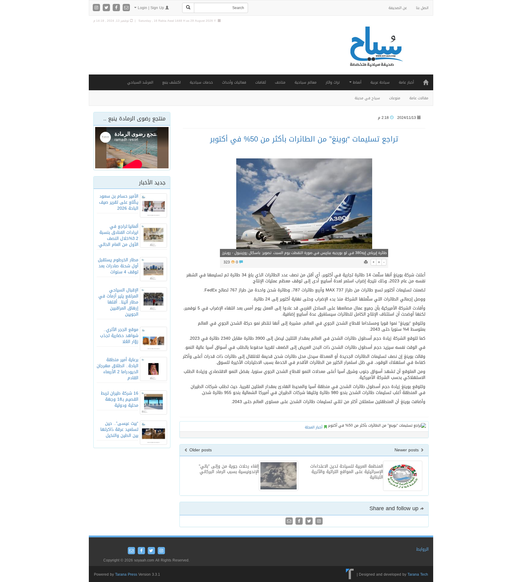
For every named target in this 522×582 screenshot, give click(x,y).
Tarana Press (126, 574)
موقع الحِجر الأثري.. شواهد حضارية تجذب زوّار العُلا (119, 336)
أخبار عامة (406, 82)
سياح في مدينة (367, 98)
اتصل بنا (422, 8)
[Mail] (126, 8)
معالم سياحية (306, 82)
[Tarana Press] (350, 574)
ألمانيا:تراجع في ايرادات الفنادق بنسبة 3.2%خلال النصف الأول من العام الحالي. (118, 235)
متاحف (280, 82)
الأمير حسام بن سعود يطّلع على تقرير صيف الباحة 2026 (118, 202)
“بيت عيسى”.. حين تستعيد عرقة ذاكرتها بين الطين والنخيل (119, 429)
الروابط (422, 549)
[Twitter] (107, 8)
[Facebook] (117, 8)
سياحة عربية (380, 82)
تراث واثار (333, 82)
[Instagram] (97, 8)
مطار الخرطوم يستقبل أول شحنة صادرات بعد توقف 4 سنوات (118, 266)
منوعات (394, 98)
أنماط (356, 82)
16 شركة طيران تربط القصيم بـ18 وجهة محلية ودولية (119, 399)
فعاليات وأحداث (234, 82)
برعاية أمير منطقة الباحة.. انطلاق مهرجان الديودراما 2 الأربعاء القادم (117, 369)
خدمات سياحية (201, 82)
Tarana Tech (418, 574)
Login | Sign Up (151, 8)
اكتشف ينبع (171, 82)
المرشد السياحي (140, 82)
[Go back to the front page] (376, 53)
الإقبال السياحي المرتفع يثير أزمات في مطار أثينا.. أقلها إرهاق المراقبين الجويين (118, 302)
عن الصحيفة (397, 8)
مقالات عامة (418, 98)
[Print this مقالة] (366, 262)
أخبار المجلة (313, 427)
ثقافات (260, 82)
